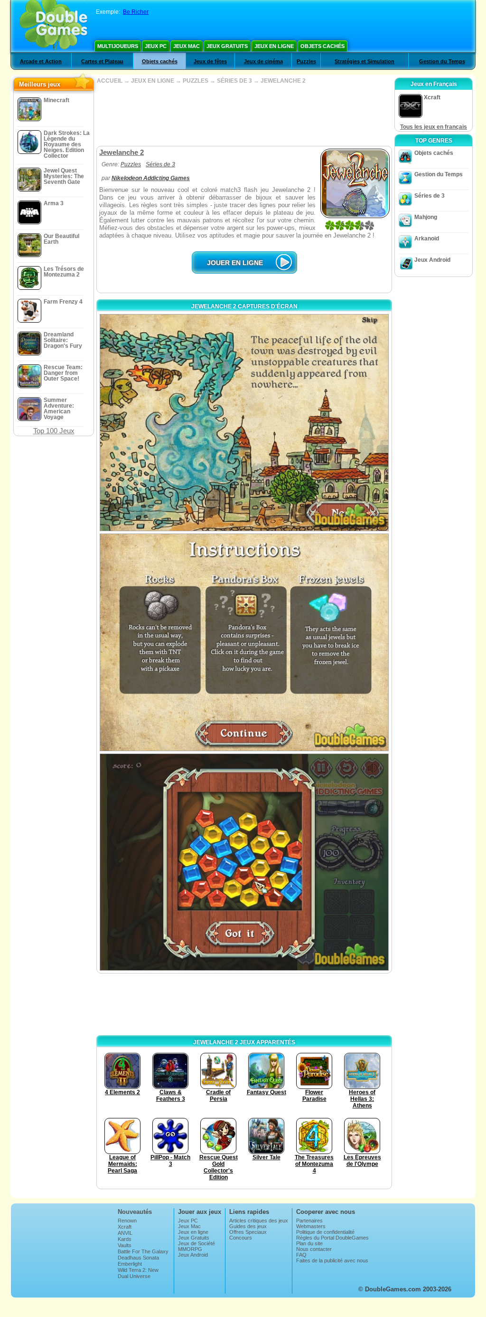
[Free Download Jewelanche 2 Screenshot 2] (244, 642)
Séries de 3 (160, 164)
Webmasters (311, 1226)
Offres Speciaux (248, 1232)
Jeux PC (156, 46)
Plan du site (309, 1243)
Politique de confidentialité (325, 1232)
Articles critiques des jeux (258, 1220)
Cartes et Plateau (102, 61)
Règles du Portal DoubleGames (332, 1238)
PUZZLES (195, 80)
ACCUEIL (109, 80)
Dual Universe (134, 1276)
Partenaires (309, 1220)
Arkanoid (426, 238)
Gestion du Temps (442, 61)
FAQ (301, 1255)
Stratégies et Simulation (364, 61)
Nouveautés (135, 1211)
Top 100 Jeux (54, 431)
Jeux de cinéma (263, 61)
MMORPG (190, 1249)
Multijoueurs (117, 46)
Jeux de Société (196, 1243)
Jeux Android (432, 260)
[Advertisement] (244, 115)
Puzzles (306, 61)
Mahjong (425, 217)
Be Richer (136, 12)
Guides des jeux (248, 1226)
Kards (124, 1239)
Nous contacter (314, 1249)
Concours (240, 1238)
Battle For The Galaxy (143, 1251)
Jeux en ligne (274, 46)
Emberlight (130, 1264)
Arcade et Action (41, 61)
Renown (127, 1220)
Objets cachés (322, 46)
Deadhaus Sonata (138, 1257)
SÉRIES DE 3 (234, 80)
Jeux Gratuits (227, 46)
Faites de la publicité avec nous (332, 1260)
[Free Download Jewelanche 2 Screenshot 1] (244, 422)
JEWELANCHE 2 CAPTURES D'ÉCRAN (244, 306)
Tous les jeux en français (433, 127)
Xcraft (124, 1227)
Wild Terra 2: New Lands (138, 1273)
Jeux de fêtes (210, 61)
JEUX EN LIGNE (152, 80)
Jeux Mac (186, 46)
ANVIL (125, 1233)
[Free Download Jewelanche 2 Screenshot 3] (244, 862)
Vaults (124, 1245)
